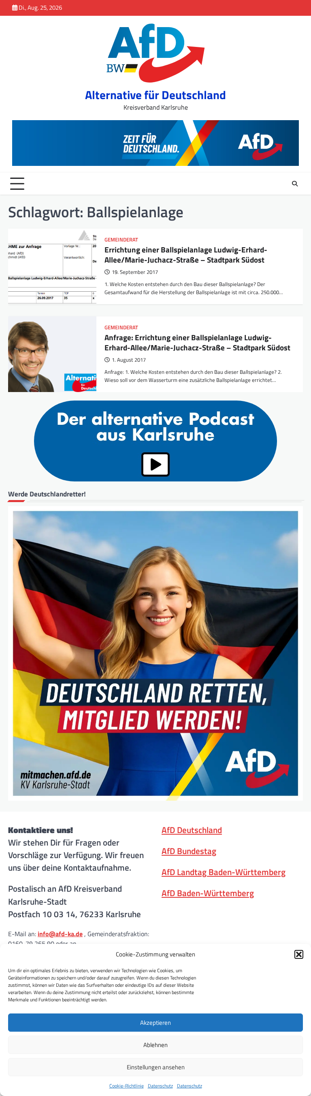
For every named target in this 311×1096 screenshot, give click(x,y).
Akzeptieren (155, 1022)
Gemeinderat (121, 240)
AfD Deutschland (192, 829)
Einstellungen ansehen (156, 1067)
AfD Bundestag (189, 850)
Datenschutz (160, 1086)
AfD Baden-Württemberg (208, 892)
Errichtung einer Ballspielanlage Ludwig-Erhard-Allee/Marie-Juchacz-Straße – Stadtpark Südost (185, 254)
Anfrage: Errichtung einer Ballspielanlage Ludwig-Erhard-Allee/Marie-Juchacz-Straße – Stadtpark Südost (197, 342)
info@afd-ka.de (60, 934)
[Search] (295, 184)
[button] (299, 954)
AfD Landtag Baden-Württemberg (223, 871)
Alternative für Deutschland (155, 95)
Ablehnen (155, 1044)
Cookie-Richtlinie (126, 1086)
